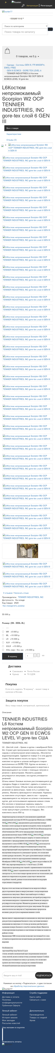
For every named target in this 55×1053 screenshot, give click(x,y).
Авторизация (32, 5)
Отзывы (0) (11, 139)
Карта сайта (35, 996)
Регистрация (46, 5)
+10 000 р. (13, 635)
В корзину (12, 656)
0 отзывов (7, 592)
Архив (32, 1020)
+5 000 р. (12, 631)
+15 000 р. (13, 638)
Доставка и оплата (10, 996)
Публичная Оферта (11, 1005)
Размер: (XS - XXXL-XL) (13, 622)
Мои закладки (8, 1020)
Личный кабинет (9, 1014)
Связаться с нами (38, 999)
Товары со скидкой (38, 1017)
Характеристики (13, 133)
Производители (37, 1014)
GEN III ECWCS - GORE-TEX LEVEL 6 (24, 70)
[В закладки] (43, 655)
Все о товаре (12, 128)
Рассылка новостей (11, 1023)
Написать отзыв (21, 592)
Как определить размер (14, 605)
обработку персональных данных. (29, 986)
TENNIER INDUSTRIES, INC (30, 597)
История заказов (9, 1017)
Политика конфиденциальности (12, 1001)
